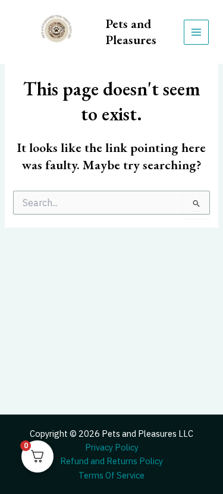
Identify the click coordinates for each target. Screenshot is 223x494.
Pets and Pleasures (131, 31)
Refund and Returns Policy (111, 461)
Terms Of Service (111, 475)
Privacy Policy (112, 447)
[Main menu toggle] (196, 32)
